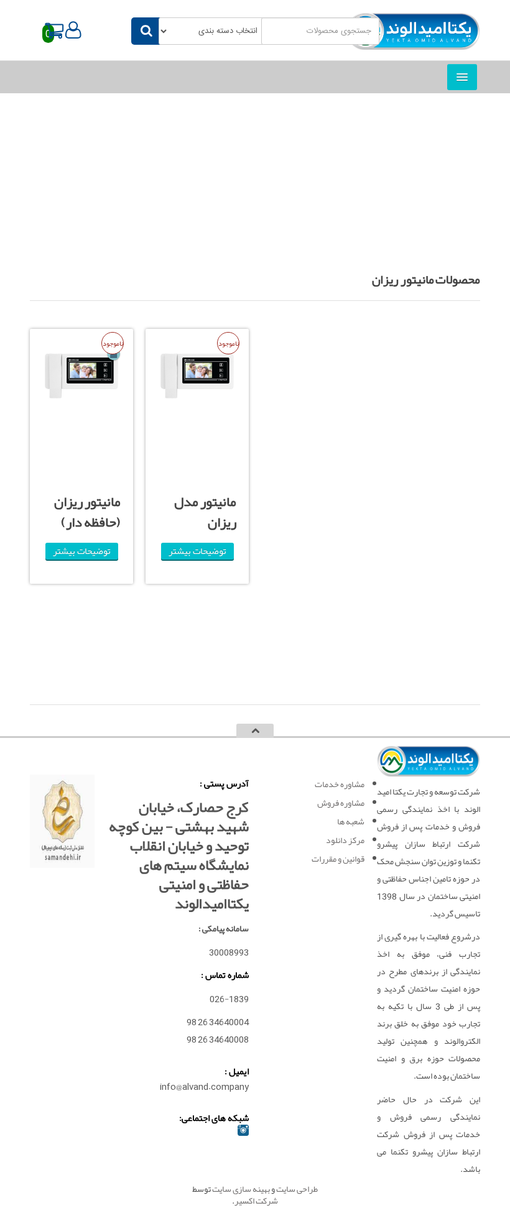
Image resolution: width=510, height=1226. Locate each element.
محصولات (263, 202)
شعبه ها (350, 821)
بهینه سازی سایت (241, 1188)
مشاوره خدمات (339, 784)
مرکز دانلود (345, 840)
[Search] (146, 31)
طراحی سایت (297, 1188)
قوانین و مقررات (338, 858)
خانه (295, 202)
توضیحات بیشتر (197, 551)
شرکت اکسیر (256, 1200)
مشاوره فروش (340, 802)
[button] (73, 30)
